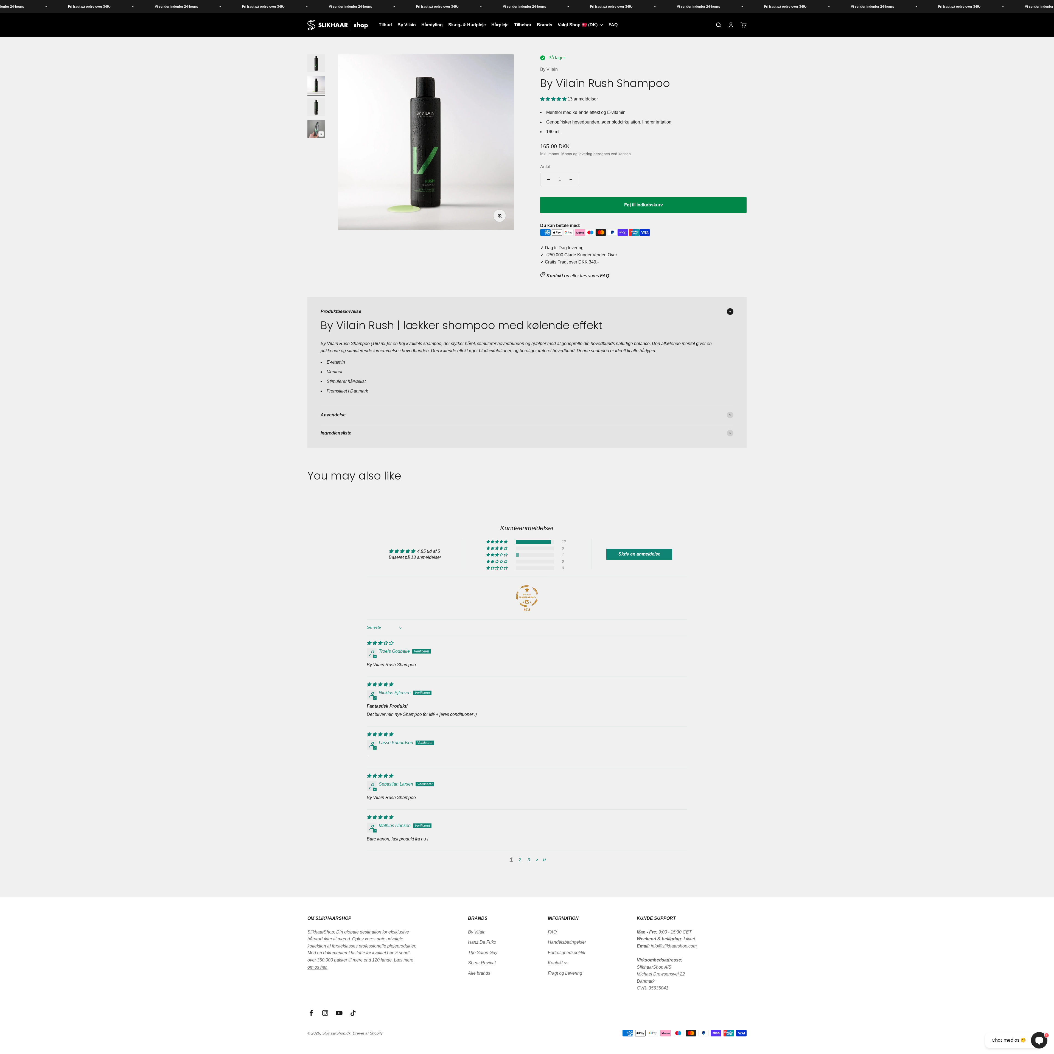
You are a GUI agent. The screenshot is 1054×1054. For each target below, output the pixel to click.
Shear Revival (482, 962)
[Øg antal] (571, 179)
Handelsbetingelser (567, 942)
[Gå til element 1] (316, 64)
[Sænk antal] (548, 179)
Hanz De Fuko (482, 942)
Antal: (545, 166)
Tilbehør (522, 25)
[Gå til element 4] (316, 129)
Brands (544, 25)
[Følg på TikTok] (353, 1013)
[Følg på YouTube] (339, 1013)
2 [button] (520, 859)
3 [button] (529, 859)
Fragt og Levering (565, 973)
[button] (554, 99)
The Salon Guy (482, 952)
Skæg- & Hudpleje (467, 25)
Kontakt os (558, 962)
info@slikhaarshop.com (674, 946)
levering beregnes (594, 154)
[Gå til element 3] (316, 107)
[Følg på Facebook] (311, 1013)
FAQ (613, 25)
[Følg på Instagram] (325, 1013)
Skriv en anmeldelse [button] (639, 554)
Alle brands (479, 973)
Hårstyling (432, 25)
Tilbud (385, 25)
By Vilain (406, 25)
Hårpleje (500, 25)
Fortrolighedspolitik (566, 952)
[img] (380, 643)
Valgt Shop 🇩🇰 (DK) (578, 25)
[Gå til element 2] (316, 86)
